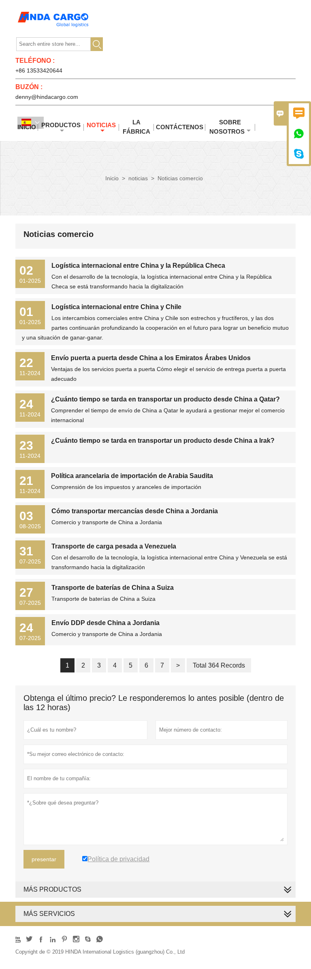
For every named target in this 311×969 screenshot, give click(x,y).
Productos (61, 125)
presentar (44, 859)
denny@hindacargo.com (46, 97)
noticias (101, 125)
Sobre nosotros (227, 127)
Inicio (112, 178)
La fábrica (136, 127)
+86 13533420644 (38, 70)
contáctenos (179, 127)
